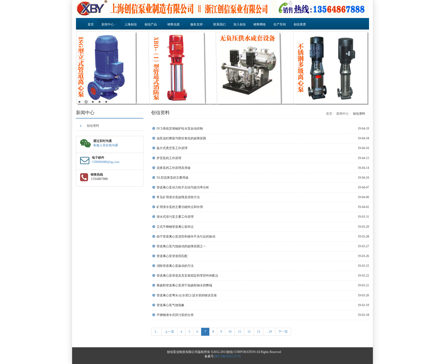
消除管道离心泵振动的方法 (175, 266)
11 (239, 331)
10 (230, 331)
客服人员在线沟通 (105, 145)
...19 (269, 331)
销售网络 (259, 24)
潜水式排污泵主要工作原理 (175, 217)
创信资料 (93, 126)
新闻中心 (108, 24)
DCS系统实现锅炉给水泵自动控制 (180, 128)
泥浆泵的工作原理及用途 (174, 168)
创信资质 (300, 24)
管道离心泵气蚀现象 (170, 305)
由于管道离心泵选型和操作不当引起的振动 (186, 236)
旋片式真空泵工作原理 (172, 148)
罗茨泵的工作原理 (169, 158)
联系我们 (219, 24)
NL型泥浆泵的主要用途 (173, 177)
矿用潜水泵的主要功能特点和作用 (180, 207)
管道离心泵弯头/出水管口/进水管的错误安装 (187, 295)
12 (249, 331)
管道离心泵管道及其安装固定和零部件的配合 (187, 275)
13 (258, 331)
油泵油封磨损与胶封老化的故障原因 (181, 138)
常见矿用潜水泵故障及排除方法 (178, 197)
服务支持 (196, 24)
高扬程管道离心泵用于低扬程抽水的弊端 (184, 285)
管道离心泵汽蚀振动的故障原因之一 (181, 246)
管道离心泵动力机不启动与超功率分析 (183, 187)
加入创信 (239, 24)
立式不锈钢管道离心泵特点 (175, 227)
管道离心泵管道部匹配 (172, 256)
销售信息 (174, 24)
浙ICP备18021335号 (228, 356)
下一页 (283, 331)
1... (156, 331)
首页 (91, 24)
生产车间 (279, 24)
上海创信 (130, 24)
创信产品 (151, 24)
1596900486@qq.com (105, 162)
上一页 (169, 331)
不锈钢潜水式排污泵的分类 (175, 315)
